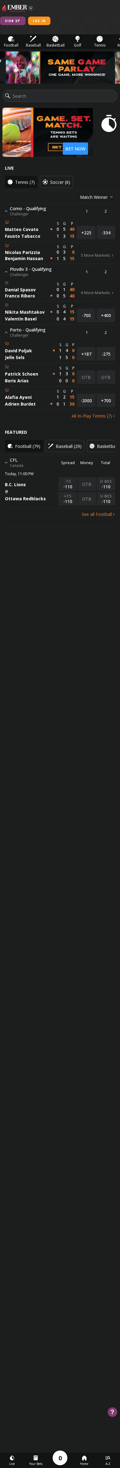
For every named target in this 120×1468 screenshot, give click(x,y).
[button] (11, 42)
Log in (39, 20)
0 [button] (60, 1458)
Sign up (13, 20)
